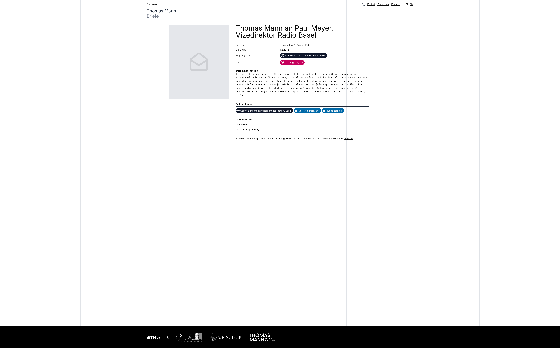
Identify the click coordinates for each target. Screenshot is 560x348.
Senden (348, 138)
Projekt (371, 4)
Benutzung (383, 4)
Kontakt (395, 4)
